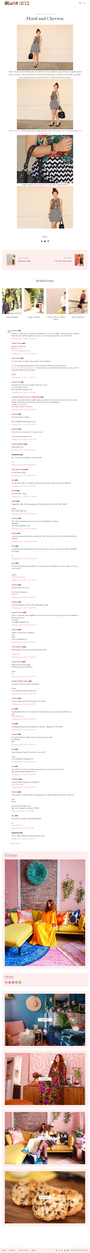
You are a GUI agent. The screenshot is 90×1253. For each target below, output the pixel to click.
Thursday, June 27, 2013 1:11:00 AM (23, 377)
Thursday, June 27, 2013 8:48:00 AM (24, 465)
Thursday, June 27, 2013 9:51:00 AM (24, 486)
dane (13, 563)
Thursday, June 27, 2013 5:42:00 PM (24, 704)
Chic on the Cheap (18, 784)
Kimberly (15, 429)
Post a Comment (15, 843)
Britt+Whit (14, 594)
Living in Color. (23, 404)
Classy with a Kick (17, 825)
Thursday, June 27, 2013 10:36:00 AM (24, 529)
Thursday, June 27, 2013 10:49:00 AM (24, 558)
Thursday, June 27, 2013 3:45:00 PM (24, 676)
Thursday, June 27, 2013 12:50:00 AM (24, 354)
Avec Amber (16, 358)
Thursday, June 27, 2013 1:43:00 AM (24, 392)
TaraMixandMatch (18, 444)
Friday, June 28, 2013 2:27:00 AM (23, 811)
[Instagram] (9, 982)
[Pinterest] (13, 982)
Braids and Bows (78, 317)
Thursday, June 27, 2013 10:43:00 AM (24, 541)
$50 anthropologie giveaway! (21, 351)
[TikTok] (16, 982)
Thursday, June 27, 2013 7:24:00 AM (24, 450)
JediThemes (85, 1250)
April (13, 462)
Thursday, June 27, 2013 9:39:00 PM (24, 774)
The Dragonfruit (17, 647)
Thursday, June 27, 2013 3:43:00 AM (24, 409)
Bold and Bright (12, 317)
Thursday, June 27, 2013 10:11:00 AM (24, 496)
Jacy (13, 749)
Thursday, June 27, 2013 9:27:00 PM (23, 762)
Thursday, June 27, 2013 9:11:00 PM (23, 745)
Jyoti (13, 709)
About (34, 1250)
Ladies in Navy (17, 343)
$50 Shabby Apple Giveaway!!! (22, 406)
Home (4, 1250)
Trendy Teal (15, 654)
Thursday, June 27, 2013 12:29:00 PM (24, 597)
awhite (14, 501)
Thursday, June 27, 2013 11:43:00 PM (24, 787)
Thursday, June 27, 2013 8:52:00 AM (24, 475)
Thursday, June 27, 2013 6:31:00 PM (23, 719)
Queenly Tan (16, 382)
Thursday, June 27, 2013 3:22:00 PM (24, 625)
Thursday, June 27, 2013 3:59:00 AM (24, 424)
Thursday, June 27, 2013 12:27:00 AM (24, 339)
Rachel (14, 491)
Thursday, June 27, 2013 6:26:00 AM (24, 439)
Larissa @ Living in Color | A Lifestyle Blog (26, 397)
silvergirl (14, 734)
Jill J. (13, 815)
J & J (13, 766)
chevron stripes (40, 14)
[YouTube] (20, 982)
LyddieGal (15, 779)
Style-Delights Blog (17, 716)
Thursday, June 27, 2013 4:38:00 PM (24, 694)
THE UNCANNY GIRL (18, 577)
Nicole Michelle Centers (20, 681)
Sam (13, 480)
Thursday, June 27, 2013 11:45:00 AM (24, 580)
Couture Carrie (17, 662)
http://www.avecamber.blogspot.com (24, 368)
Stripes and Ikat (34, 317)
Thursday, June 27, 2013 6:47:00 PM (24, 730)
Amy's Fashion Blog (18, 469)
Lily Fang (14, 698)
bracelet (64, 131)
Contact (12, 1250)
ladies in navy (18, 348)
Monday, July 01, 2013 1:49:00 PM (23, 839)
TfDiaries (76, 1250)
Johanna (14, 533)
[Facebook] (6, 982)
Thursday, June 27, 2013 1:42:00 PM (23, 608)
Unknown (15, 330)
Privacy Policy (23, 1250)
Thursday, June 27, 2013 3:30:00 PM (24, 642)
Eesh (13, 546)
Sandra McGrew (17, 612)
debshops (17, 131)
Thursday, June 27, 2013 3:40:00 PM (24, 657)
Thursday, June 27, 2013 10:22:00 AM (24, 514)
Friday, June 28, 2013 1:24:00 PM (23, 828)
